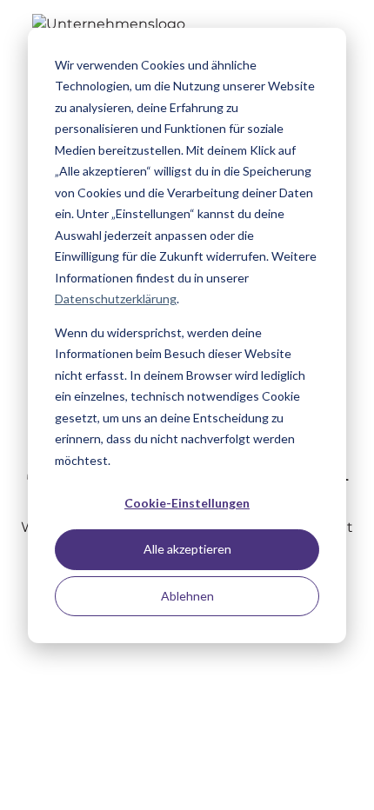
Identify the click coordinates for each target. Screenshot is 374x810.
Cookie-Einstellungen (187, 502)
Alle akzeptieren (187, 548)
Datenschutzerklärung (116, 298)
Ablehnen (187, 595)
